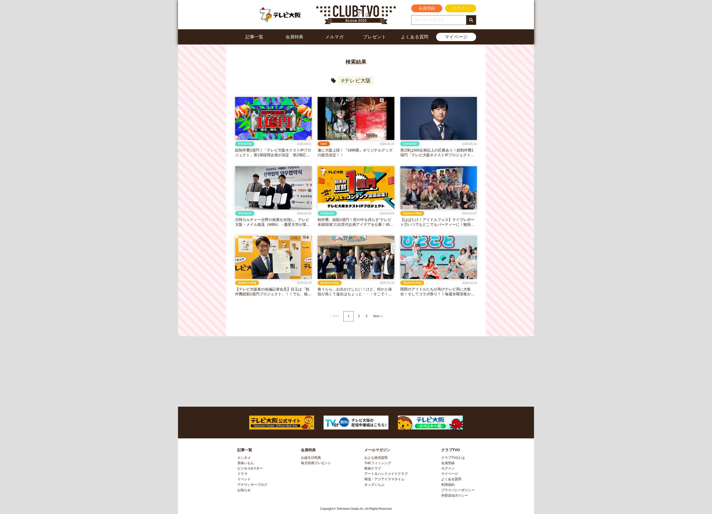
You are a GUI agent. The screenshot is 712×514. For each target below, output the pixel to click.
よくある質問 (414, 36)
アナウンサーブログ (252, 485)
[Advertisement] (356, 371)
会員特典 (294, 36)
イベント (244, 479)
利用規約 (448, 485)
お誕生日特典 (311, 458)
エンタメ (244, 458)
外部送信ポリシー (454, 495)
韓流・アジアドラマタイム (384, 479)
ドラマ (242, 474)
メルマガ (334, 36)
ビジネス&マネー (250, 468)
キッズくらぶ (374, 485)
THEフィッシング (377, 463)
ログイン (460, 8)
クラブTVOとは (453, 458)
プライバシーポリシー (458, 490)
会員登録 (427, 8)
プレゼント (374, 36)
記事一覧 (254, 36)
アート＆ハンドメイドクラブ (386, 474)
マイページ (456, 36)
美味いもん (245, 463)
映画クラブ (372, 468)
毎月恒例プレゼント (316, 463)
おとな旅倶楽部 (376, 458)
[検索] (471, 20)
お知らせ (244, 490)
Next (376, 316)
